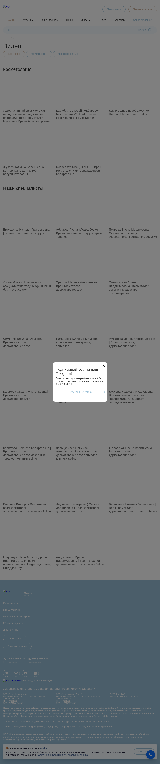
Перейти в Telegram (80, 392)
